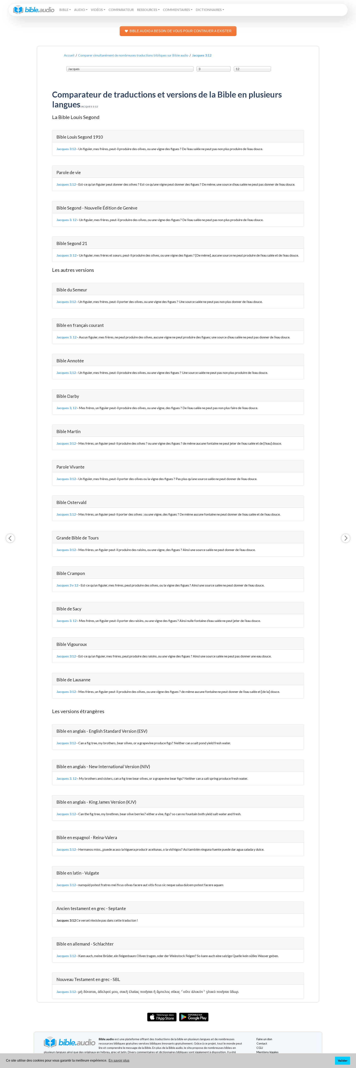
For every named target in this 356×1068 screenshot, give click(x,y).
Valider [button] (342, 1060)
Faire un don (264, 1039)
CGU (259, 1047)
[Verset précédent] (10, 538)
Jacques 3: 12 (66, 255)
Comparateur (121, 10)
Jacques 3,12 (66, 372)
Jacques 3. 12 (66, 220)
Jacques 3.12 (66, 184)
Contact (261, 1043)
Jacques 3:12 (66, 149)
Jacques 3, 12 (66, 408)
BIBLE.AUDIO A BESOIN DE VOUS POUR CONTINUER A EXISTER (181, 31)
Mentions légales (267, 1052)
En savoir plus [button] (119, 1060)
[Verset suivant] (346, 538)
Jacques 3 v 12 (67, 585)
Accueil (69, 55)
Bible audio (106, 1039)
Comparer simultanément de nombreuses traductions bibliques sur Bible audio (133, 55)
